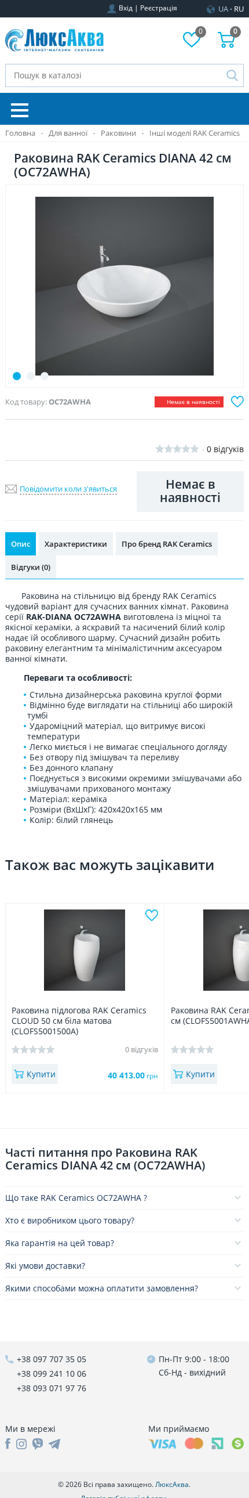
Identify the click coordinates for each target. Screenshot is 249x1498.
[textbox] (124, 75)
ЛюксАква (172, 1484)
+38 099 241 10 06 (51, 1373)
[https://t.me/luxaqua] (54, 1444)
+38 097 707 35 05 (51, 1359)
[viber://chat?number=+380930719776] (37, 1444)
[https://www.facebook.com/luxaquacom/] (7, 1444)
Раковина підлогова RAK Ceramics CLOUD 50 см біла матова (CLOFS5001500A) (79, 1021)
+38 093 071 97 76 (51, 1388)
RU (239, 8)
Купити (41, 1074)
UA (223, 8)
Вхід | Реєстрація (148, 8)
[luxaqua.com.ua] (54, 41)
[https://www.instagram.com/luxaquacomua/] (21, 1444)
